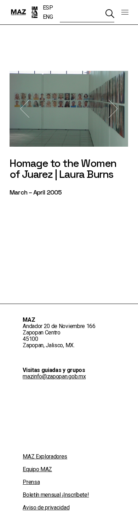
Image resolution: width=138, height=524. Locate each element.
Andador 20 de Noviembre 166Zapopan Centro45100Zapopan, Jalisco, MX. (59, 336)
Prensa (31, 482)
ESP (48, 7)
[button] (24, 109)
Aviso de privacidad (46, 507)
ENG (48, 16)
